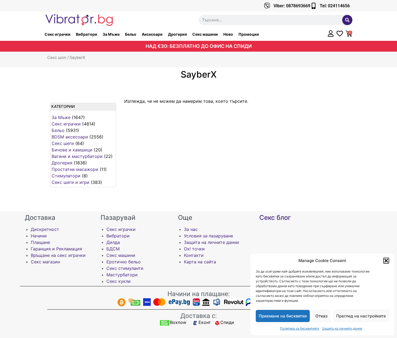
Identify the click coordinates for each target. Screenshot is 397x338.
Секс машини (205, 34)
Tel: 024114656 (335, 5)
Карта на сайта (200, 261)
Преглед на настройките (361, 316)
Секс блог (275, 217)
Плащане (40, 242)
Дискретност (45, 229)
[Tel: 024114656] (313, 6)
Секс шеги (63, 143)
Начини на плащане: (198, 294)
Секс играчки (57, 34)
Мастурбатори (122, 274)
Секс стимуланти (124, 268)
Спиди (227, 322)
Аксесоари (152, 34)
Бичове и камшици (72, 150)
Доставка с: (198, 316)
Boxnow (178, 322)
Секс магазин (45, 261)
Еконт (204, 322)
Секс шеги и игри (70, 182)
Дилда (113, 242)
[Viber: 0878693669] (267, 6)
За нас (191, 229)
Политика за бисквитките (299, 328)
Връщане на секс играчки (58, 255)
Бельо (130, 34)
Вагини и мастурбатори (77, 156)
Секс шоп (56, 57)
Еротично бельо (123, 261)
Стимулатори (66, 175)
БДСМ (113, 248)
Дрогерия (177, 34)
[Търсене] (347, 20)
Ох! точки (194, 248)
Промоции (248, 34)
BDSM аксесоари (70, 137)
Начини (39, 235)
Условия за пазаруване (208, 235)
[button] (386, 260)
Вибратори (86, 34)
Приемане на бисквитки (283, 316)
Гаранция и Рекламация (56, 248)
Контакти (194, 255)
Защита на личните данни (342, 328)
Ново (228, 34)
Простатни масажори (75, 169)
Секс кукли (118, 281)
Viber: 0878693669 (292, 5)
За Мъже (111, 34)
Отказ (321, 316)
